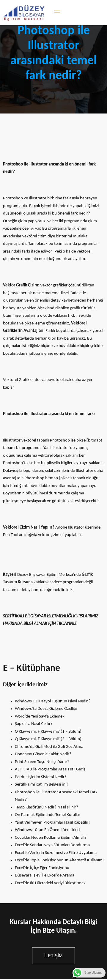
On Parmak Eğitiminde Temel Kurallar (47, 815)
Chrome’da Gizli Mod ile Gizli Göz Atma (49, 747)
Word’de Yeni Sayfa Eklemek (39, 716)
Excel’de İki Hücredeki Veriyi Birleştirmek (50, 883)
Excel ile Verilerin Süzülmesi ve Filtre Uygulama (56, 853)
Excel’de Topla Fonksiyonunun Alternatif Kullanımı (59, 860)
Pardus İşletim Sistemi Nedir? (41, 777)
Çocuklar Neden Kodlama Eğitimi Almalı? (50, 837)
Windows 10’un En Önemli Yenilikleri (47, 830)
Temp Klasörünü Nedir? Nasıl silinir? (46, 807)
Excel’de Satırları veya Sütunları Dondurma (52, 845)
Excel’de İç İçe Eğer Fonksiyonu (42, 868)
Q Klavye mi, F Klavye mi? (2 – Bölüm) (48, 739)
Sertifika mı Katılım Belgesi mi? (41, 784)
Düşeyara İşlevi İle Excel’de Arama (44, 875)
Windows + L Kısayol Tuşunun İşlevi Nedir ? (53, 701)
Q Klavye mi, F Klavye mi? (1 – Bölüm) (48, 731)
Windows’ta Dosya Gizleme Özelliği (46, 709)
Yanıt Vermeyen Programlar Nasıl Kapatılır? (52, 822)
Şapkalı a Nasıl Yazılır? (34, 724)
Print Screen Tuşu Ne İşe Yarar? (42, 762)
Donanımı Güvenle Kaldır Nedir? (43, 754)
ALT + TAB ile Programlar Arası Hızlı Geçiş (50, 769)
